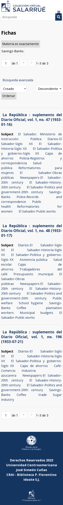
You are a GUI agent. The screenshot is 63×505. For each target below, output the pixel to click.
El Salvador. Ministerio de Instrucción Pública (31, 136)
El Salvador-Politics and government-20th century (31, 189)
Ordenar (8, 96)
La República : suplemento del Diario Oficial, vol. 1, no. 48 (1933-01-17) (31, 230)
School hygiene (31, 303)
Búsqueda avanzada (18, 80)
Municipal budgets (36, 312)
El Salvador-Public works (37, 211)
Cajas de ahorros (34, 366)
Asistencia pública (33, 259)
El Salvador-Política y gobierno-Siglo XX (31, 151)
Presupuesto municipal (33, 274)
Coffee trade (32, 395)
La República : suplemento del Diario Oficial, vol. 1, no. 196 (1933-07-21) (31, 336)
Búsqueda (58, 17)
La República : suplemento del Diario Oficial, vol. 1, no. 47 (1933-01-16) (31, 119)
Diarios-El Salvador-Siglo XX (31, 141)
